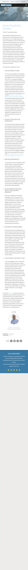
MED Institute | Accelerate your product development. (6, 5)
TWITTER (14, 341)
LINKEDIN (21, 341)
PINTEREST (17, 341)
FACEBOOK (11, 341)
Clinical (10, 335)
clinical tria (11, 293)
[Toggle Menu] (26, 5)
